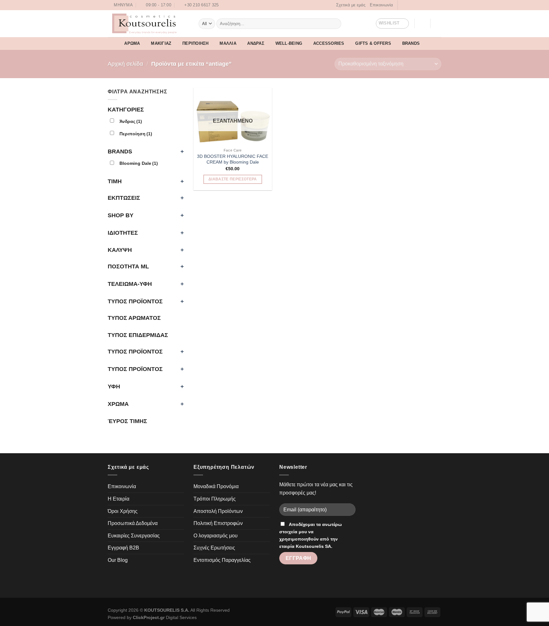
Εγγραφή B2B (123, 547)
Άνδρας (255, 43)
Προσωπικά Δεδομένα (133, 523)
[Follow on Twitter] (415, 5)
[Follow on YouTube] (434, 5)
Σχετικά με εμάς (350, 5)
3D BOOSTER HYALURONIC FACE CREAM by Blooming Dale (232, 159)
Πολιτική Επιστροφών (218, 523)
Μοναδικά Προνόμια (216, 486)
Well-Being (288, 43)
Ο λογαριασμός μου (215, 535)
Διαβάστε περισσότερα (232, 179)
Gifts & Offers (373, 43)
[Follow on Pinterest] (422, 5)
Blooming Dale (138, 163)
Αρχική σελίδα (125, 63)
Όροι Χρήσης (123, 511)
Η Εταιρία (118, 498)
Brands (411, 43)
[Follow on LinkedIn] (428, 5)
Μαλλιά (228, 43)
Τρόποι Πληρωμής (214, 498)
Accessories (328, 43)
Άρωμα (132, 43)
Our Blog (118, 560)
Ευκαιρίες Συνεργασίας (134, 535)
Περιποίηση (195, 43)
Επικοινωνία (381, 5)
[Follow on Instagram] (409, 5)
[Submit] (335, 23)
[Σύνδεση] (422, 23)
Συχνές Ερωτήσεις (214, 547)
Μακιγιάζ (161, 43)
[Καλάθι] (438, 23)
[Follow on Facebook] (403, 5)
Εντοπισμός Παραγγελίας (222, 560)
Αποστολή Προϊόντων (218, 511)
